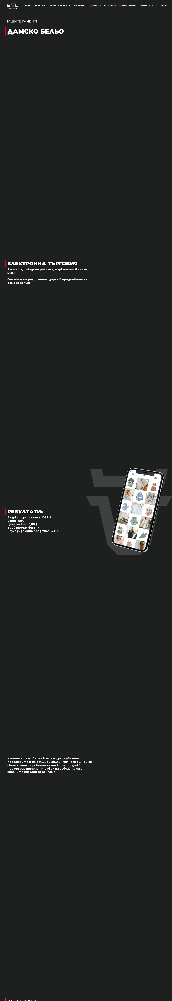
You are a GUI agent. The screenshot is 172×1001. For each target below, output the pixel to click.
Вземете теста (148, 5)
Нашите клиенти (59, 6)
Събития (79, 6)
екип (28, 6)
